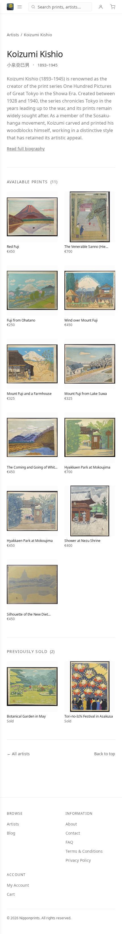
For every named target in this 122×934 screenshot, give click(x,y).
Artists (13, 34)
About (71, 824)
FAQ (69, 842)
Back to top (104, 753)
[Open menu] (19, 7)
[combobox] (60, 6)
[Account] (100, 7)
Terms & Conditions (84, 851)
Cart (11, 894)
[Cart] (112, 7)
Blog (11, 833)
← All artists (18, 753)
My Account (18, 885)
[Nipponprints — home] (10, 7)
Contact (73, 833)
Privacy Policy (78, 860)
